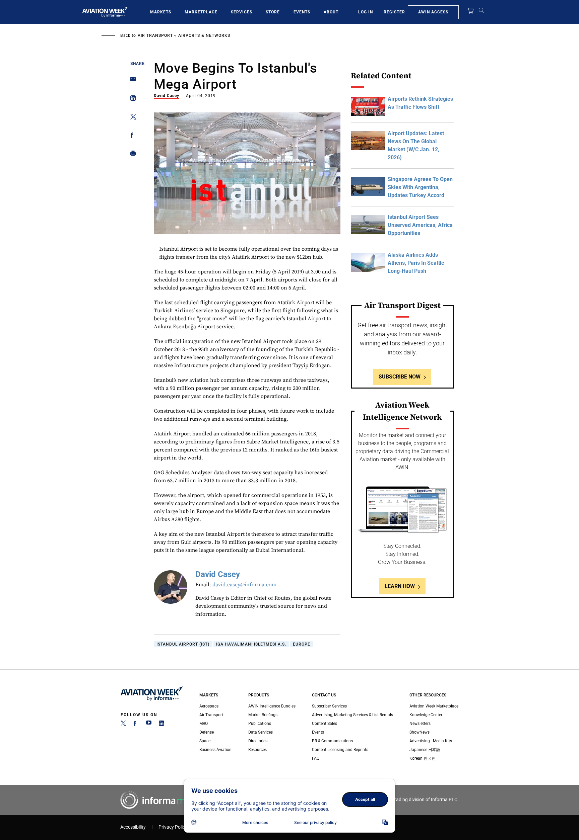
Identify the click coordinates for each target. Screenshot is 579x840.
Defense (206, 732)
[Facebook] (136, 724)
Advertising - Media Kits (430, 741)
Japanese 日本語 (424, 749)
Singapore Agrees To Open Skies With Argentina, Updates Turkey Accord (420, 187)
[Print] (131, 155)
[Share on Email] (131, 81)
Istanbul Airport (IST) (182, 644)
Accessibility (133, 827)
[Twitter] (123, 724)
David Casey (166, 95)
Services (241, 12)
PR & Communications (332, 741)
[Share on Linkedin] (131, 99)
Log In (365, 12)
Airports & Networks (204, 35)
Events (302, 12)
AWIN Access (433, 12)
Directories (257, 741)
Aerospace (208, 706)
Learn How (400, 586)
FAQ (315, 758)
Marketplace (201, 12)
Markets (160, 12)
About (331, 12)
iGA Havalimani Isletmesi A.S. (251, 644)
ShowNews (419, 732)
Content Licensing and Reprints (340, 749)
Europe (301, 644)
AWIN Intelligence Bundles (272, 706)
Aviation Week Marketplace (433, 706)
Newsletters (420, 723)
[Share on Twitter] (131, 118)
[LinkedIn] (161, 724)
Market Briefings (262, 714)
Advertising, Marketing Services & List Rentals (352, 714)
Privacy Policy (172, 827)
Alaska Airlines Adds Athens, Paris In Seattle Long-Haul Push (416, 263)
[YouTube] (148, 724)
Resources (257, 749)
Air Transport (155, 35)
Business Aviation (215, 749)
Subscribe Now (400, 376)
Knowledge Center (425, 714)
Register (394, 12)
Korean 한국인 (422, 758)
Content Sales (324, 723)
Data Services (260, 732)
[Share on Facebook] (131, 136)
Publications (259, 723)
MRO (203, 723)
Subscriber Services (329, 706)
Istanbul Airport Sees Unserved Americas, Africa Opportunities (420, 225)
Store (273, 12)
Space (204, 741)
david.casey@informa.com (244, 584)
